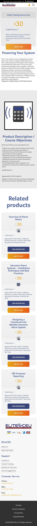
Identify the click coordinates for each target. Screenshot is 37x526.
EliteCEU (6, 442)
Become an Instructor (9, 467)
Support (5, 456)
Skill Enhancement (26, 81)
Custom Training (7, 464)
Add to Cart (18, 256)
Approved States (7, 450)
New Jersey (17, 38)
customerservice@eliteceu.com (11, 495)
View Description (18, 249)
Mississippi (9, 38)
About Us (4, 447)
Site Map (18, 505)
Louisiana (21, 36)
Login (29, 5)
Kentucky (14, 36)
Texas (7, 40)
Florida (8, 36)
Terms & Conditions (18, 509)
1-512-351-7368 (7, 489)
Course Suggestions (8, 471)
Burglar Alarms (14, 81)
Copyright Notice (18, 516)
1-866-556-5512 (7, 483)
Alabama (27, 34)
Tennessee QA (25, 38)
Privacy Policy (18, 513)
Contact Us (5, 460)
